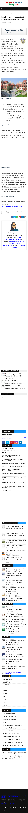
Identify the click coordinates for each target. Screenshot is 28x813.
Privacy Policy (18, 795)
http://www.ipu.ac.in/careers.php (12, 206)
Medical (5, 699)
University (3, 213)
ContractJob (3, 212)
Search (8, 796)
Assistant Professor (12, 211)
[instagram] (16, 442)
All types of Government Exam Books (13, 672)
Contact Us (13, 796)
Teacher (5, 705)
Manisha (4, 22)
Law (4, 696)
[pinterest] (12, 442)
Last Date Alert (8, 673)
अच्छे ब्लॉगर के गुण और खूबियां (7, 756)
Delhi (8, 212)
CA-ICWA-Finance (8, 685)
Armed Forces (7, 682)
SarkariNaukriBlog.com (16, 241)
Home (2, 795)
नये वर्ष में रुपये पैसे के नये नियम (7, 752)
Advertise (18, 796)
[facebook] (3, 442)
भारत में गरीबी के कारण (18, 755)
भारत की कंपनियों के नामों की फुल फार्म (7, 754)
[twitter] (8, 442)
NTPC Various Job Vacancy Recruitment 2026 (13, 466)
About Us (7, 795)
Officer (5, 702)
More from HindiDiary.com (7, 758)
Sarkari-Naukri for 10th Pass (11, 739)
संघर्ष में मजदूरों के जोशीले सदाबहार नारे (20, 753)
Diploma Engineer (8, 688)
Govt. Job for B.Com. (9, 728)
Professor (19, 212)
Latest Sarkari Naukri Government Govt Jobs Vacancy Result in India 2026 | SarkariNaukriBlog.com (15, 811)
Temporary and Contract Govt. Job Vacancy (12, 746)
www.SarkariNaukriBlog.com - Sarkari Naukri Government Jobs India (12, 802)
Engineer (5, 691)
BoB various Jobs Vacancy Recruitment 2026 (13, 463)
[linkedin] (20, 442)
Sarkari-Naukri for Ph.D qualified (12, 742)
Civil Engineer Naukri (9, 713)
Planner (15, 212)
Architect (6, 211)
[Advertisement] (14, 151)
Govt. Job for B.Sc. (8, 731)
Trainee (5, 708)
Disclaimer (11, 795)
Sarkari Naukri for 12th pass (11, 736)
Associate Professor (21, 211)
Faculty (11, 212)
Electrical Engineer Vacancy (11, 719)
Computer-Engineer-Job (10, 716)
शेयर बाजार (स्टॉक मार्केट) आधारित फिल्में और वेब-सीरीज (20, 757)
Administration (7, 679)
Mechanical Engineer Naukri (11, 734)
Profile (22, 796)
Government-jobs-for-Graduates (12, 725)
